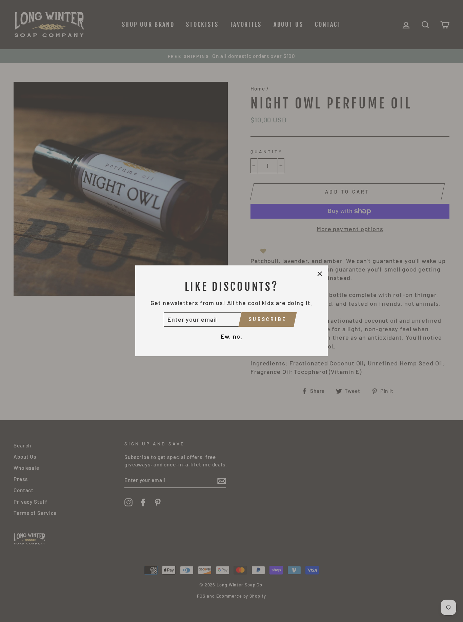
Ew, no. (231, 336)
